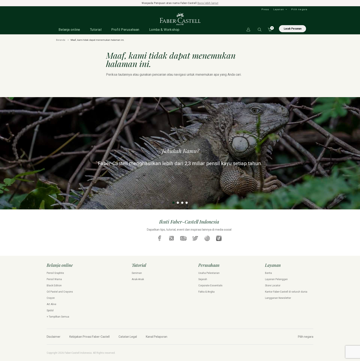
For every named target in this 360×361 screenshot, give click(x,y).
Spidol (50, 310)
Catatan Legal (128, 336)
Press (265, 9)
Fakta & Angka (206, 292)
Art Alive (51, 304)
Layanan (278, 9)
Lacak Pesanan (292, 28)
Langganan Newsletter (278, 298)
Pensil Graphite (55, 273)
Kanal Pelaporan (156, 336)
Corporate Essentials (210, 285)
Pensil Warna (54, 279)
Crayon (51, 298)
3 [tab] (182, 203)
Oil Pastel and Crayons (60, 292)
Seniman (137, 273)
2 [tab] (178, 203)
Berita (268, 273)
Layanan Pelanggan (276, 279)
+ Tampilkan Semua (58, 316)
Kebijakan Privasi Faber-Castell (89, 336)
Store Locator (272, 285)
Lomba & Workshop (164, 30)
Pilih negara (299, 9)
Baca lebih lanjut (208, 3)
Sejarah (202, 279)
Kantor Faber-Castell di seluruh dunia (286, 292)
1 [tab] (173, 203)
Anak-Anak (138, 279)
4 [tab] (186, 203)
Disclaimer (53, 336)
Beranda (60, 40)
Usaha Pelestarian (209, 273)
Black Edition (54, 285)
